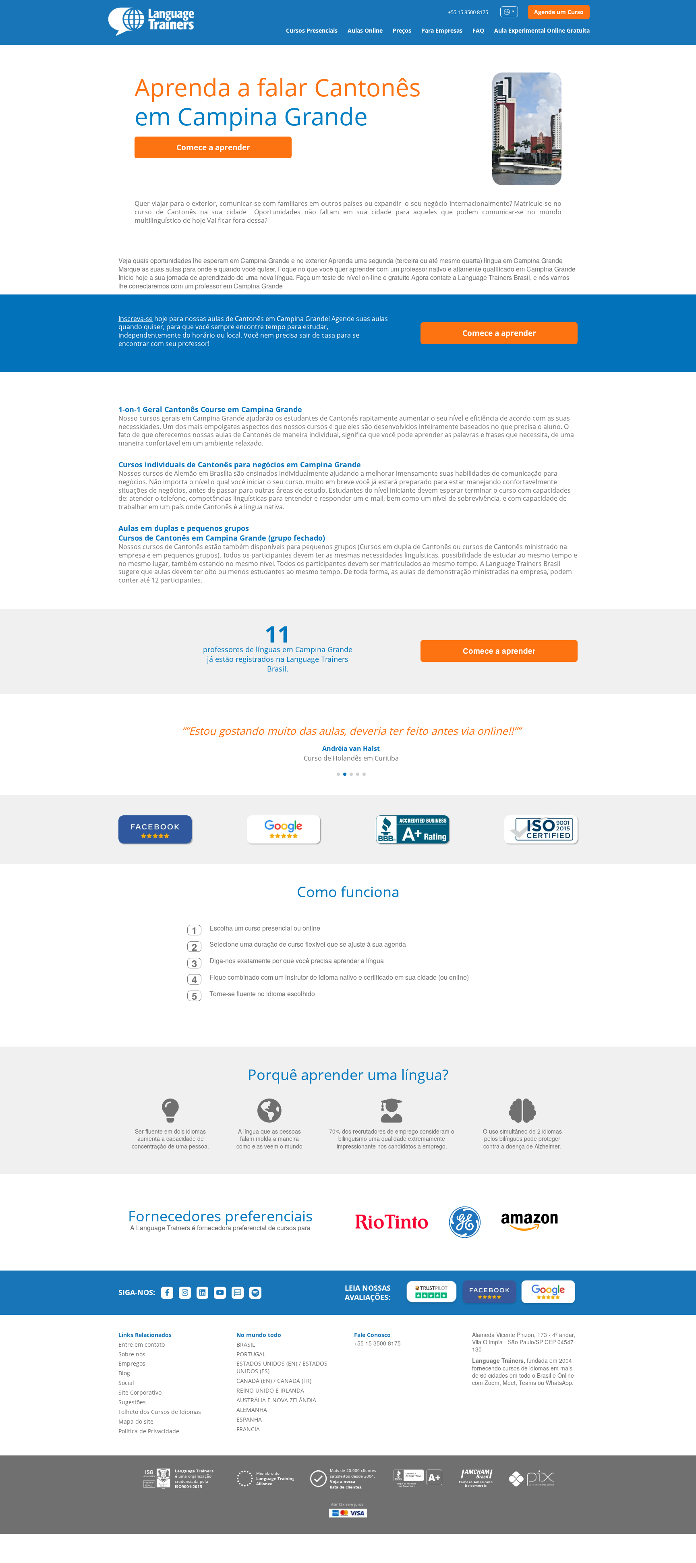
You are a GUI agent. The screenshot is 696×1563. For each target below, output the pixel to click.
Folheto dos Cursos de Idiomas (159, 1412)
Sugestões (132, 1402)
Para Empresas (441, 30)
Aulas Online (365, 30)
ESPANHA (249, 1419)
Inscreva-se (135, 318)
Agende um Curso (559, 12)
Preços (402, 30)
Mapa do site (135, 1421)
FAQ (478, 30)
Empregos (131, 1363)
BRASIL (245, 1344)
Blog (124, 1373)
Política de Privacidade (148, 1431)
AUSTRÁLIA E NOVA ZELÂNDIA (276, 1400)
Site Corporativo (140, 1392)
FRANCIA (248, 1429)
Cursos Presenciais (312, 30)
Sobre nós (131, 1354)
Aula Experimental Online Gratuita (542, 30)
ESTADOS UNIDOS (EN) (266, 1363)
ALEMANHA (251, 1410)
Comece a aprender (213, 147)
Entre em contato (141, 1344)
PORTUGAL (250, 1354)
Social (126, 1383)
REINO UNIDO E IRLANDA (270, 1390)
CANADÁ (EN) (254, 1381)
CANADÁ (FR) (294, 1381)
